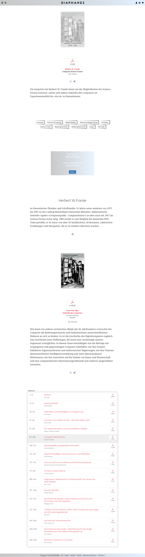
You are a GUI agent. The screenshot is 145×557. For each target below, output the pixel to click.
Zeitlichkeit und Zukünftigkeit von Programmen (63, 412)
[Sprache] (139, 3)
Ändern (72, 172)
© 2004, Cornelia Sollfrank (54, 471)
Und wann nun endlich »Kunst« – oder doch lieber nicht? (67, 420)
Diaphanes (72, 2)
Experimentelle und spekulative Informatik (61, 445)
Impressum (101, 555)
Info (62, 555)
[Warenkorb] (143, 3)
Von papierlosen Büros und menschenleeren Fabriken (65, 428)
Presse (67, 555)
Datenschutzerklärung (89, 555)
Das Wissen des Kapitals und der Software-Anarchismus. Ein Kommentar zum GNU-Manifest (68, 500)
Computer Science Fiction (54, 437)
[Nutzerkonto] (136, 3)
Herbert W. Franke (72, 69)
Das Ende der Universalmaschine (57, 520)
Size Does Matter (51, 403)
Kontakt (79, 555)
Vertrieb (72, 555)
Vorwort (47, 395)
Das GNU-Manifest (51, 490)
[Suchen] (5, 3)
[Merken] (70, 81)
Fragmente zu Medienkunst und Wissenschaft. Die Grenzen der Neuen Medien (69, 480)
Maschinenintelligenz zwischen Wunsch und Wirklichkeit (67, 454)
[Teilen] (74, 81)
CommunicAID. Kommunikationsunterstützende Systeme (67, 462)
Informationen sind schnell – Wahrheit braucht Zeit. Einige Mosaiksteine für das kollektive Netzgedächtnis (68, 530)
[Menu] (2, 3)
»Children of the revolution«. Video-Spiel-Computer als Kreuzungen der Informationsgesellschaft (71, 511)
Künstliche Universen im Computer (58, 540)
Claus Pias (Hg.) (72, 310)
